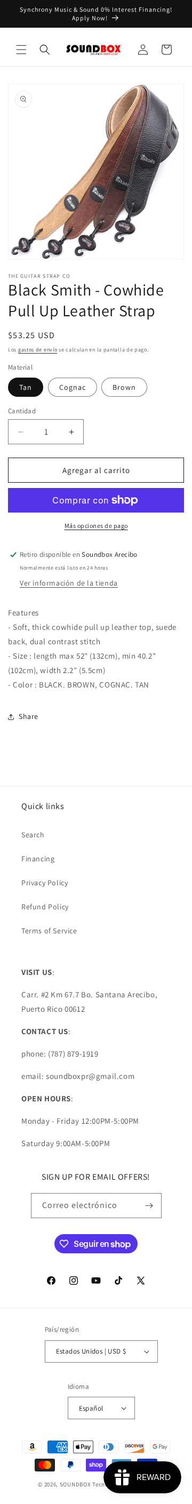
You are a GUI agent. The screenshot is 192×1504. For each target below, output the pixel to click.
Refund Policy (45, 906)
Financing (37, 858)
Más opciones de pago (96, 526)
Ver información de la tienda (69, 583)
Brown (124, 387)
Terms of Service (49, 930)
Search (33, 834)
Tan (25, 387)
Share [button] (28, 716)
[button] (21, 49)
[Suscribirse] (149, 1205)
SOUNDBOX (75, 1484)
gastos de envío (38, 349)
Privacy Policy (44, 882)
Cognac (72, 387)
